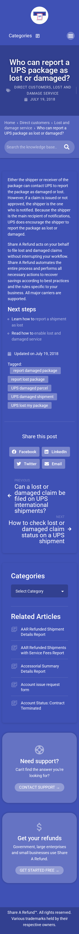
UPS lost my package (29, 405)
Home (9, 122)
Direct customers (32, 87)
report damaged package (35, 370)
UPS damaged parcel (29, 388)
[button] (24, 36)
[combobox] (39, 590)
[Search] (67, 147)
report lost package (28, 379)
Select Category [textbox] (29, 591)
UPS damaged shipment (32, 396)
